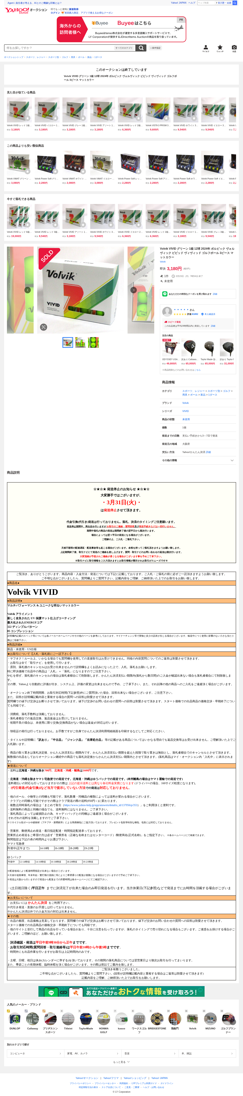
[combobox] (59, 48)
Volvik (163, 262)
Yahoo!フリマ (111, 1078)
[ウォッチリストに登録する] (27, 118)
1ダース (98, 57)
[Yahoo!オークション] (26, 9)
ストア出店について (111, 1087)
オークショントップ (13, 57)
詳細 (215, 294)
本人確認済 (210, 314)
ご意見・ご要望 (131, 1087)
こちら (197, 370)
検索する (141, 47)
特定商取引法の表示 (88, 1087)
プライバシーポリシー (80, 1083)
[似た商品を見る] (43, 327)
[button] (198, 460)
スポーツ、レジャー (35, 57)
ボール (81, 57)
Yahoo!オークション (87, 1078)
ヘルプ (191, 2)
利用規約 (124, 1083)
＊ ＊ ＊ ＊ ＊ (181, 309)
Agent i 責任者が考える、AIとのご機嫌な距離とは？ (35, 3)
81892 (195, 314)
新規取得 (73, 9)
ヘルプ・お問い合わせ (153, 1087)
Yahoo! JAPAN (178, 2)
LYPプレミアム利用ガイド (144, 1083)
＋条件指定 (155, 48)
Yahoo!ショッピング (135, 1078)
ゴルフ (65, 57)
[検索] (235, 3)
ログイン (55, 12)
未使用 (186, 419)
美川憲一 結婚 (224, 3)
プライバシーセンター (105, 1083)
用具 (73, 57)
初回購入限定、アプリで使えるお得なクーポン (89, 12)
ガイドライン (166, 1083)
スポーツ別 (53, 57)
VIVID (185, 411)
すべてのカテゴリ (124, 48)
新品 (89, 57)
